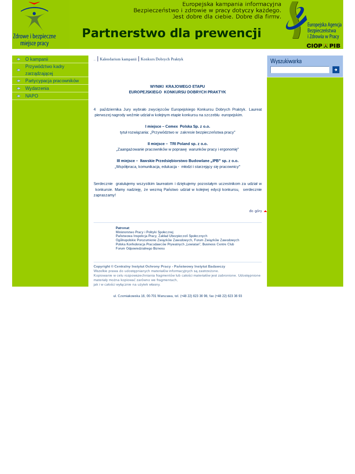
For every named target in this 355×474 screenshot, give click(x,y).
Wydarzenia (37, 88)
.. (95, 59)
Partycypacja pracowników (52, 80)
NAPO (31, 96)
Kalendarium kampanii (118, 59)
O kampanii (36, 59)
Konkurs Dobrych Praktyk (162, 59)
